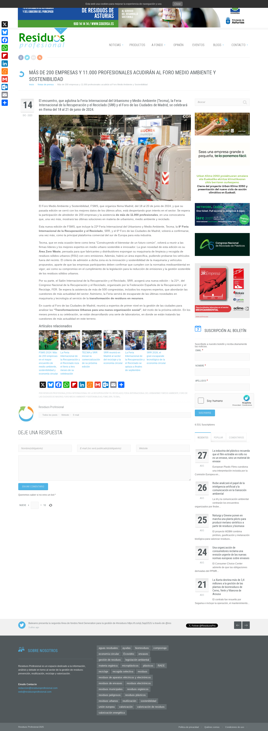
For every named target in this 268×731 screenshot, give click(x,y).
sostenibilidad (148, 700)
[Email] (5, 95)
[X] (5, 24)
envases (143, 653)
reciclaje (103, 671)
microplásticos (130, 665)
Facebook (21, 57)
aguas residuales (108, 648)
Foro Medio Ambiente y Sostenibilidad (83, 396)
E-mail (76, 415)
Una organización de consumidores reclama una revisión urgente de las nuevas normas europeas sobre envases (230, 553)
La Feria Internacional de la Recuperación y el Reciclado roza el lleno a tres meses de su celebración (70, 363)
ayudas (126, 648)
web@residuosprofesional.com (34, 691)
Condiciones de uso (234, 727)
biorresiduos (142, 648)
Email (199, 350)
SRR (110, 396)
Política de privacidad (189, 727)
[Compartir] (5, 103)
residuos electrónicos (139, 683)
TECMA (116, 396)
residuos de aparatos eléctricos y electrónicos (125, 677)
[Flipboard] (5, 56)
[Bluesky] (5, 32)
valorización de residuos (151, 706)
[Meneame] (5, 71)
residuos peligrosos (110, 695)
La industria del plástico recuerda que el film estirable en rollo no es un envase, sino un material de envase (231, 456)
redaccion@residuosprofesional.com (37, 688)
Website (65, 415)
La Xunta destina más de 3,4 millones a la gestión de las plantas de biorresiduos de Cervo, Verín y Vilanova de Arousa (228, 587)
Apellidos (201, 380)
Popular (218, 437)
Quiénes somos (212, 727)
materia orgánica (108, 665)
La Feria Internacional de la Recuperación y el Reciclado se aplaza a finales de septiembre (135, 361)
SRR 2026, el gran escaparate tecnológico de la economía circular (156, 358)
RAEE (161, 665)
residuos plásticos (135, 695)
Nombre (200, 365)
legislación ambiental (137, 659)
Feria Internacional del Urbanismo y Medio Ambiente (151, 393)
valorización (126, 706)
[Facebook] (5, 40)
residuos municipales (111, 689)
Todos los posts (49, 415)
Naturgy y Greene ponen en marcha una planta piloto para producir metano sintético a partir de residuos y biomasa (229, 521)
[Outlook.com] (5, 87)
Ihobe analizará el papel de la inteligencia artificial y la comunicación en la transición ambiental (229, 488)
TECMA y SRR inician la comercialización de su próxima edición (91, 359)
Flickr (33, 57)
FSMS (105, 396)
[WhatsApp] (5, 48)
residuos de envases (110, 683)
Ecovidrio (128, 653)
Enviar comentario (33, 486)
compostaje (160, 648)
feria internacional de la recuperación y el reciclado (94, 393)
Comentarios (236, 437)
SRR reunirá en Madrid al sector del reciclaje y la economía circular (113, 358)
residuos (142, 671)
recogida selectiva (123, 671)
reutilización (129, 700)
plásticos (148, 665)
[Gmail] (5, 79)
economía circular (109, 653)
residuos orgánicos (138, 689)
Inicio (31, 84)
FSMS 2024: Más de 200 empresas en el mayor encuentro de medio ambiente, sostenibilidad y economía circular (48, 363)
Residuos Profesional (54, 393)
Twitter (27, 57)
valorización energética (112, 712)
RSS (39, 57)
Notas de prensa (46, 84)
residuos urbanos (108, 700)
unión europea (107, 706)
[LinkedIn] (5, 63)
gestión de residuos (110, 659)
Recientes (203, 437)
